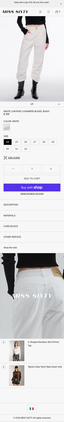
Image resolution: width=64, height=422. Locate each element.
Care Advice (11, 226)
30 (7, 149)
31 (18, 150)
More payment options (32, 194)
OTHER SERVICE (12, 237)
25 (16, 142)
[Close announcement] (61, 3)
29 (53, 142)
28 (43, 142)
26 (25, 142)
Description (11, 205)
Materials (9, 215)
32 (27, 150)
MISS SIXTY (26, 418)
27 (34, 142)
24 (7, 142)
